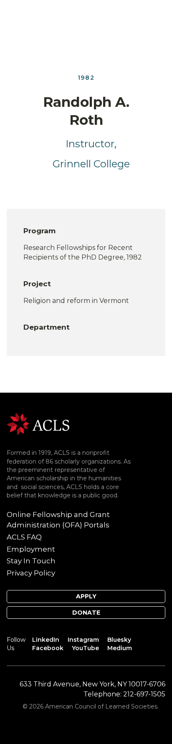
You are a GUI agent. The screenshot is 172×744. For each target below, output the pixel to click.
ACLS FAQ (24, 537)
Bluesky (119, 639)
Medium (119, 648)
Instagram (83, 639)
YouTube (85, 648)
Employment (31, 549)
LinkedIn (45, 639)
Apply (86, 596)
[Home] (38, 423)
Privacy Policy (31, 573)
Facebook (47, 648)
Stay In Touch (31, 561)
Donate (86, 612)
